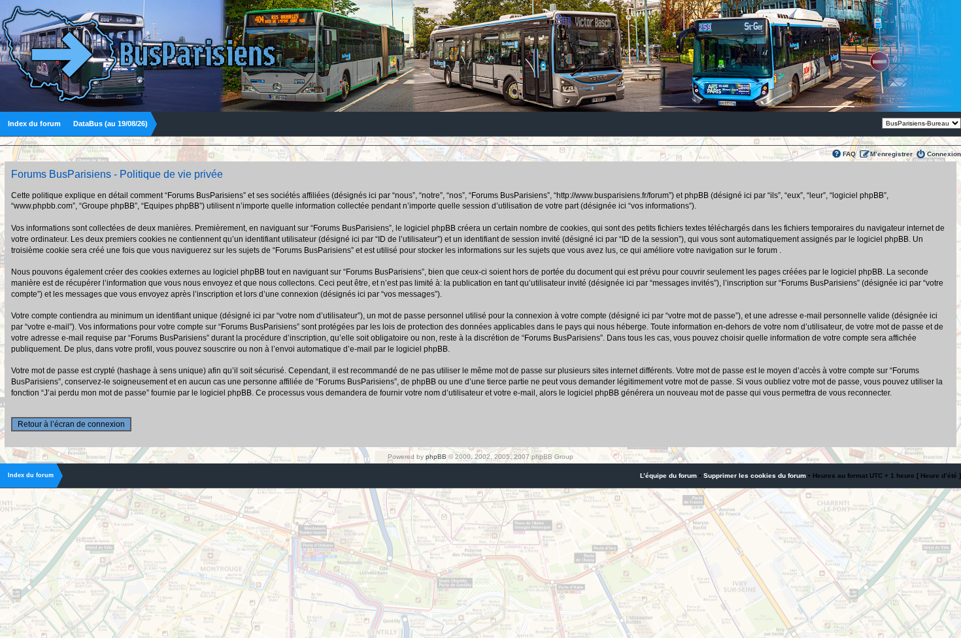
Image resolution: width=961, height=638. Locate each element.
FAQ (849, 154)
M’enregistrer (891, 154)
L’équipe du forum (668, 475)
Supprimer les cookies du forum (754, 475)
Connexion (944, 154)
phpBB (436, 456)
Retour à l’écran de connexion (71, 424)
